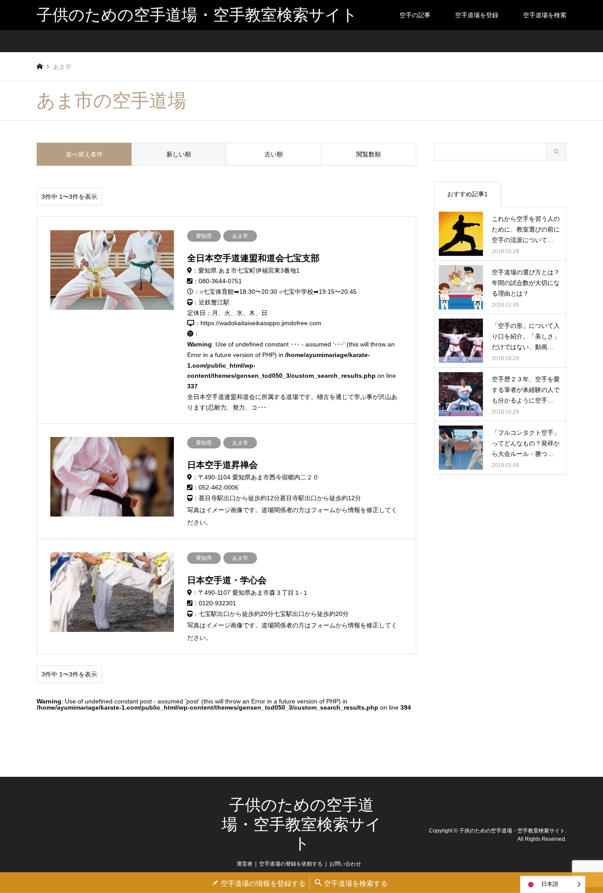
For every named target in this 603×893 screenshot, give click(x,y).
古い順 (273, 154)
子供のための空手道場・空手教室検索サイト (301, 824)
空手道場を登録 (476, 15)
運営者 (245, 864)
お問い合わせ (345, 864)
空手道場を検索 (544, 15)
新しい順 (178, 154)
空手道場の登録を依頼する (291, 864)
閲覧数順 (368, 154)
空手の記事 (414, 15)
